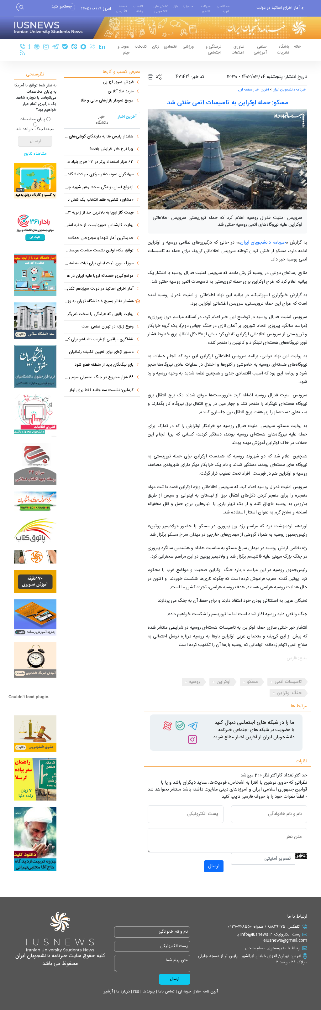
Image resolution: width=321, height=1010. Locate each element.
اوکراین (223, 682)
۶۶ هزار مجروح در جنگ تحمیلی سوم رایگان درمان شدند (99, 377)
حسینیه (188, 6)
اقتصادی (170, 46)
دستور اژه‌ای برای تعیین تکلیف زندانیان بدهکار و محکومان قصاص (99, 352)
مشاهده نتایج (35, 154)
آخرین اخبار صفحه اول (253, 90)
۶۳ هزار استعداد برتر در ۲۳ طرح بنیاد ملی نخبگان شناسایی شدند (99, 162)
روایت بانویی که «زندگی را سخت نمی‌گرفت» (99, 314)
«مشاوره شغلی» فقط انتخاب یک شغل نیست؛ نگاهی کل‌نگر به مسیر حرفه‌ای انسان (99, 200)
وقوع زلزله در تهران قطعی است (108, 327)
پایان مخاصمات (32, 119)
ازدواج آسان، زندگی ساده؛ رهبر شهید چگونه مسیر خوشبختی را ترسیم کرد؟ (99, 187)
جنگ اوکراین (289, 693)
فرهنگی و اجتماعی (213, 49)
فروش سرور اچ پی (118, 82)
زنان (155, 46)
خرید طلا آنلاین (121, 92)
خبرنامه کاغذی (205, 9)
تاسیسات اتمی (288, 682)
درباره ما (122, 991)
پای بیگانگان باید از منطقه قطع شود (104, 365)
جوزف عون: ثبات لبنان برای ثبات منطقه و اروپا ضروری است (99, 263)
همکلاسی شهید (223, 9)
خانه (297, 46)
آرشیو (108, 991)
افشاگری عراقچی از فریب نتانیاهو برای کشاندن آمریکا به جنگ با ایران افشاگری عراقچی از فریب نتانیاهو (99, 340)
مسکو (252, 682)
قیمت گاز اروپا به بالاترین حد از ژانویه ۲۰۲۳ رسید (99, 213)
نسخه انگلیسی (121, 9)
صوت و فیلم (123, 49)
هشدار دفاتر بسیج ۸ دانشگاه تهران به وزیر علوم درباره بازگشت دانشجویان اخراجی (99, 301)
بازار (175, 6)
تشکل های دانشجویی (161, 9)
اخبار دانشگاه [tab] (102, 119)
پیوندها (148, 991)
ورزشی (188, 46)
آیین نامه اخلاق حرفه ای (197, 991)
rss (135, 991)
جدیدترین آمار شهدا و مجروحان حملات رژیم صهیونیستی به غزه (99, 238)
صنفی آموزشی (260, 49)
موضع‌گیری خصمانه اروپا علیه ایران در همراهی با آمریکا (99, 276)
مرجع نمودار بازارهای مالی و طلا (107, 101)
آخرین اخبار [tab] (127, 116)
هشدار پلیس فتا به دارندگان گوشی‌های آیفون (99, 137)
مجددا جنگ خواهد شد (35, 129)
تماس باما (166, 991)
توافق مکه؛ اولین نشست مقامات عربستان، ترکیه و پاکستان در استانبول (99, 251)
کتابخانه (140, 46)
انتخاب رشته (138, 9)
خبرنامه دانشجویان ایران (289, 90)
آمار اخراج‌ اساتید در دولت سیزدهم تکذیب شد (99, 289)
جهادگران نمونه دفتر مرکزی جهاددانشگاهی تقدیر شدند (99, 175)
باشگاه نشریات (283, 49)
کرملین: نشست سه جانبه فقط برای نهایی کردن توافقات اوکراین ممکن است (99, 390)
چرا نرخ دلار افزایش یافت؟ (111, 149)
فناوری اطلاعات (238, 49)
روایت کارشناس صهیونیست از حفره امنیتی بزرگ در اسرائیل (99, 225)
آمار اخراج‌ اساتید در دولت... (276, 7)
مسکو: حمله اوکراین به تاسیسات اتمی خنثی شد (227, 103)
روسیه (194, 682)
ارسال (213, 866)
